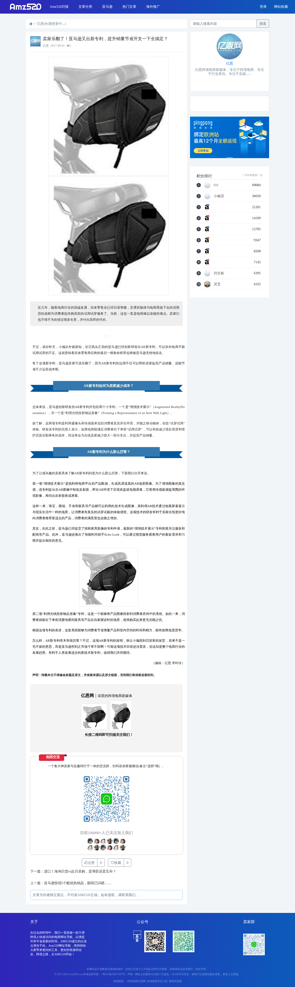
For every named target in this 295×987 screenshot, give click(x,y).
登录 (263, 6)
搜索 (262, 23)
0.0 (216, 185)
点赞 (91, 862)
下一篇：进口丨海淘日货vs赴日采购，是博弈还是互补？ (73, 871)
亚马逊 (107, 6)
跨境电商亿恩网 (136, 981)
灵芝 (217, 284)
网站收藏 (281, 6)
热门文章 (129, 6)
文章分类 (85, 6)
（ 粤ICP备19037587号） (113, 974)
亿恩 (229, 63)
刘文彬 (219, 273)
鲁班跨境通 (175, 981)
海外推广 (153, 6)
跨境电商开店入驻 (157, 981)
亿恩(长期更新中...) (51, 23)
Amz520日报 (59, 6)
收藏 (117, 862)
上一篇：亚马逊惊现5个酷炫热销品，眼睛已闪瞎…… (70, 883)
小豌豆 (219, 196)
